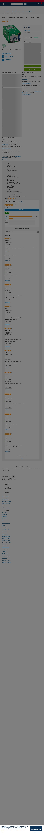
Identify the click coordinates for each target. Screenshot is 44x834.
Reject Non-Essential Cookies (36, 829)
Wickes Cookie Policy (8, 832)
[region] (22, 829)
